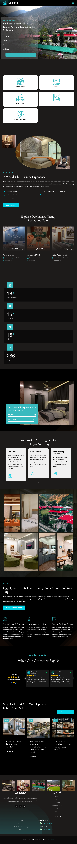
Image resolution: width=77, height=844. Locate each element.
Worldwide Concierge (20, 119)
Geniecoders (51, 840)
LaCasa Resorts (28, 797)
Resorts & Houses (57, 805)
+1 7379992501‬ (47, 823)
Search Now (20, 55)
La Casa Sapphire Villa (12, 255)
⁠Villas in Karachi (12, 195)
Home (56, 796)
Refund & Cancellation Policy (20, 827)
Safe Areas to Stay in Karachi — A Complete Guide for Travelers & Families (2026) (38, 746)
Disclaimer (20, 824)
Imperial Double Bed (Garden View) (60, 256)
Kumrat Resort (20, 86)
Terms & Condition (20, 830)
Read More (9, 751)
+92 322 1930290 (48, 829)
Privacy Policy (20, 821)
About (56, 799)
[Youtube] (24, 806)
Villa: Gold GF (33, 255)
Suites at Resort (12, 191)
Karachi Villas (20, 103)
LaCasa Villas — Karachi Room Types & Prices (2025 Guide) (62, 745)
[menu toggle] (73, 3)
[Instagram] (16, 806)
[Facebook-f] (20, 806)
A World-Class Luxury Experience (24, 177)
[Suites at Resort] (5, 191)
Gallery (56, 808)
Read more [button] (30, 685)
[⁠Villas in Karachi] (5, 195)
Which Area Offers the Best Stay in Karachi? (13, 744)
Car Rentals (56, 86)
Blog (56, 811)
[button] (35, 270)
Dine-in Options (56, 103)
